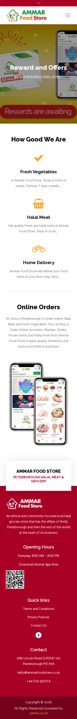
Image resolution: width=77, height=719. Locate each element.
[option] (38, 74)
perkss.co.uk (39, 713)
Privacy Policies (38, 617)
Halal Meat (38, 217)
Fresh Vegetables (38, 171)
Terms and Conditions (38, 609)
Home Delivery (38, 262)
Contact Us (38, 625)
